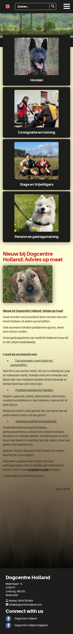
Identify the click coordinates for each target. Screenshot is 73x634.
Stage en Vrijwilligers (36, 184)
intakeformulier (38, 469)
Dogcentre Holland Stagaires (31, 625)
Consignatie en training (36, 132)
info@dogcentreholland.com (25, 604)
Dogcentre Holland (25, 618)
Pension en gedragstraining (37, 237)
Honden (36, 80)
